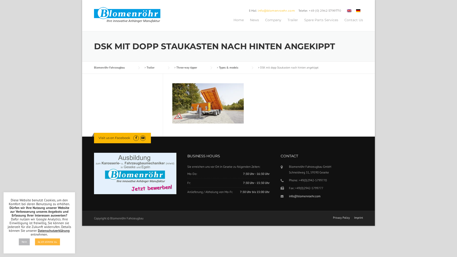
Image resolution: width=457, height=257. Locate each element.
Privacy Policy (341, 217)
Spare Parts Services (321, 20)
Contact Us (353, 20)
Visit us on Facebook (114, 138)
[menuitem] (349, 10)
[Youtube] (143, 138)
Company (273, 20)
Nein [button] (24, 241)
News (254, 20)
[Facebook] (136, 138)
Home (238, 20)
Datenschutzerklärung (54, 230)
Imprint (358, 217)
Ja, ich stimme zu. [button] (47, 241)
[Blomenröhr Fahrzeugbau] (129, 15)
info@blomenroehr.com (276, 10)
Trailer (293, 20)
